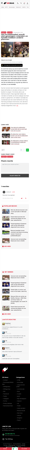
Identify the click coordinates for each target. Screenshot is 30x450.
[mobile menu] (2, 3)
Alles (2, 7)
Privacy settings (7, 403)
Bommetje (12, 7)
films (18, 391)
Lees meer (7, 246)
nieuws (19, 415)
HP (6, 332)
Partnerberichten (8, 405)
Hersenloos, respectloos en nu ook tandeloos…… (12, 327)
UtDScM (8, 192)
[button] (21, 3)
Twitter (5, 396)
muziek (19, 394)
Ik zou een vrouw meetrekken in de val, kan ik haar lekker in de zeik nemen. (13, 336)
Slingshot (19, 417)
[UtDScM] (4, 192)
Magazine (3, 32)
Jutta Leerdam (21, 408)
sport (18, 396)
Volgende (24, 448)
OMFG (24, 7)
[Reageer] (26, 198)
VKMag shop (6, 389)
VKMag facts (6, 386)
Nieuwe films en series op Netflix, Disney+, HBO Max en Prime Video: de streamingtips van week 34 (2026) (19, 300)
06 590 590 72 (10, 434)
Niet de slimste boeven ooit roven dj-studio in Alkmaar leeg (19, 211)
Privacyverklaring (17, 443)
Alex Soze (19, 413)
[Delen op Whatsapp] (27, 150)
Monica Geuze (21, 410)
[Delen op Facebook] (21, 150)
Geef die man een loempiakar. (11, 358)
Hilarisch (18, 7)
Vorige (5, 448)
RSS (4, 391)
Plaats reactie (15, 175)
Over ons (5, 445)
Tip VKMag (9, 439)
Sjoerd (7, 347)
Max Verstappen (21, 398)
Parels (19, 420)
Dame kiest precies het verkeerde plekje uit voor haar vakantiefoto (18, 218)
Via (17, 105)
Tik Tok (5, 401)
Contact (5, 380)
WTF (6, 7)
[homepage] (9, 3)
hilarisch (19, 401)
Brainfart (8, 323)
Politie (19, 405)
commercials (20, 389)
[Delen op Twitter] (24, 150)
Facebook (6, 394)
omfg (18, 380)
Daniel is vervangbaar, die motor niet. (13, 344)
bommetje (9, 32)
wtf (18, 403)
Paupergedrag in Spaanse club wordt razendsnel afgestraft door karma (18, 225)
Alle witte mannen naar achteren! (12, 351)
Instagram (6, 398)
